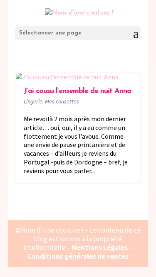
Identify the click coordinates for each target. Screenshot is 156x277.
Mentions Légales (100, 247)
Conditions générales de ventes (78, 256)
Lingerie (33, 101)
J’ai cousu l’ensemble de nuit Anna (77, 91)
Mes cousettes (62, 101)
